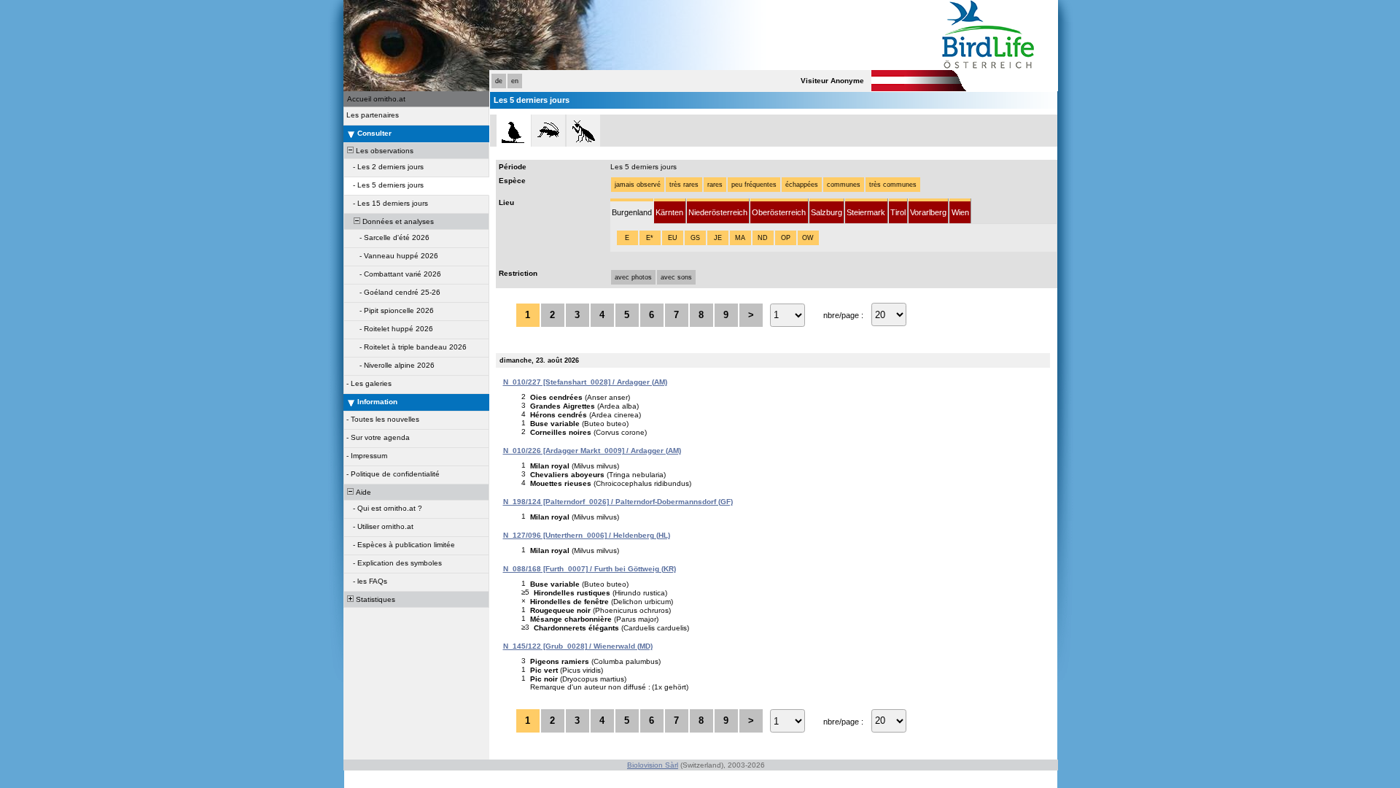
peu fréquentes (754, 184)
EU (672, 238)
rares (715, 184)
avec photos (633, 277)
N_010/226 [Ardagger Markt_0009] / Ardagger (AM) (592, 451)
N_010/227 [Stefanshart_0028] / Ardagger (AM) (585, 382)
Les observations (383, 151)
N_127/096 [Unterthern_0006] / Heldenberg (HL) (586, 535)
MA (740, 238)
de (498, 81)
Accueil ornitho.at (376, 99)
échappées (801, 184)
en (514, 81)
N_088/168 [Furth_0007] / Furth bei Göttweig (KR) (589, 569)
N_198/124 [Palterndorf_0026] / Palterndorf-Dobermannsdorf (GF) (618, 502)
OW (808, 238)
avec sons (676, 277)
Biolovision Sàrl (652, 765)
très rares (684, 184)
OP (785, 238)
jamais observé (638, 184)
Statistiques (374, 599)
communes (843, 184)
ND (763, 238)
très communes (893, 184)
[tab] (631, 211)
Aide (362, 492)
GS (695, 238)
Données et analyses (397, 221)
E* (649, 238)
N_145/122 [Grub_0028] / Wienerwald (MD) (578, 646)
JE (718, 238)
